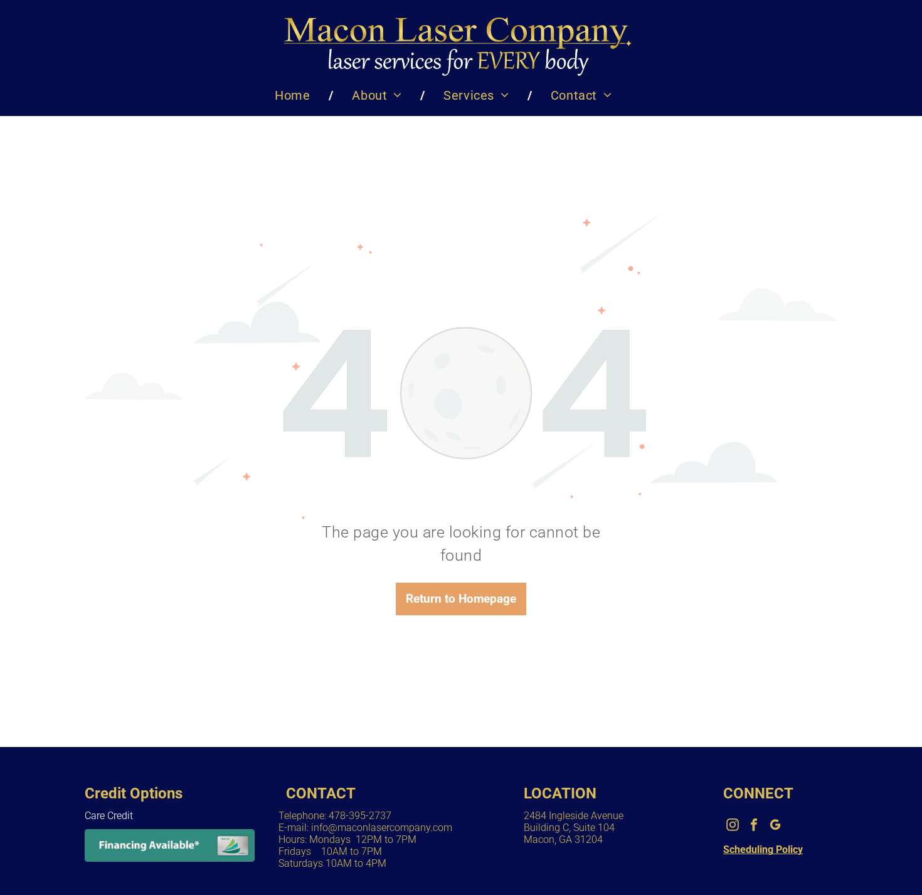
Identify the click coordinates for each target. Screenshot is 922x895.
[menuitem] (294, 95)
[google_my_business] (775, 826)
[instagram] (732, 826)
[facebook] (753, 826)
